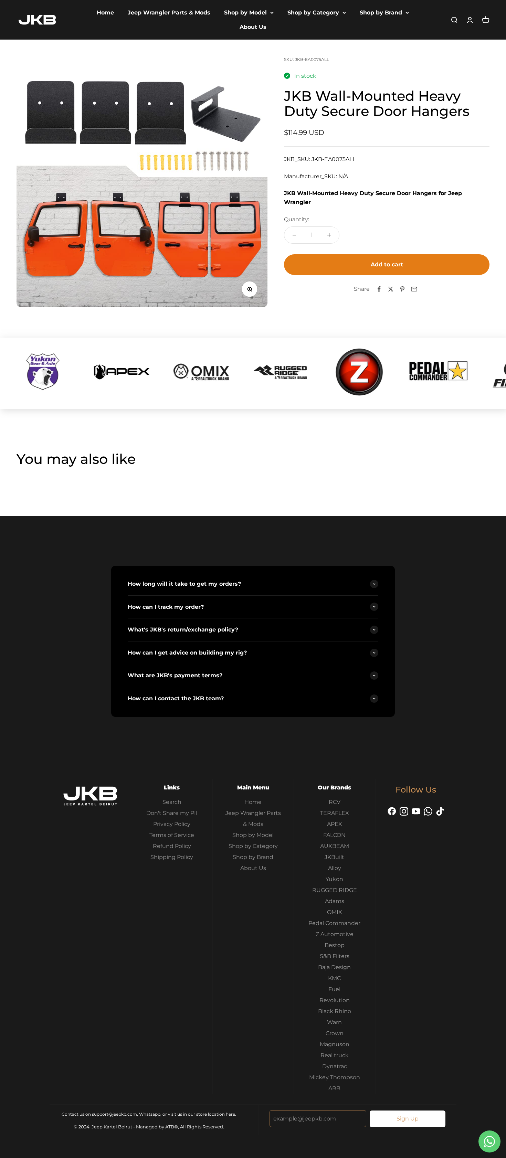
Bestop (335, 945)
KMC (334, 978)
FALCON (334, 835)
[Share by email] (414, 289)
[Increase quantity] (329, 235)
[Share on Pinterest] (402, 289)
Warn (334, 1022)
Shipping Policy (171, 857)
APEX (334, 824)
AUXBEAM (334, 846)
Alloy (334, 868)
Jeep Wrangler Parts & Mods (169, 12)
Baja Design (334, 967)
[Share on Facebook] (379, 289)
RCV (334, 802)
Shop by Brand (381, 12)
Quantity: (296, 219)
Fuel (334, 989)
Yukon (334, 879)
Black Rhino (334, 1011)
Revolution (334, 1000)
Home (105, 12)
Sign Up (408, 1118)
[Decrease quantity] (294, 235)
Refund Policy (172, 846)
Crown (335, 1033)
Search (171, 802)
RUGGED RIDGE (334, 890)
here (230, 1114)
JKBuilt (334, 857)
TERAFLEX (334, 813)
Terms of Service (171, 835)
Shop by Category (313, 12)
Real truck (334, 1055)
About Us (253, 27)
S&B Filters (334, 956)
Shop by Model (245, 12)
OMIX (334, 912)
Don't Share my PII (172, 813)
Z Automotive (335, 934)
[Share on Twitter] (391, 289)
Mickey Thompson (334, 1077)
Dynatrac (334, 1066)
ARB (334, 1088)
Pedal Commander (334, 923)
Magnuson (334, 1044)
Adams (334, 901)
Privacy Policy (171, 824)
